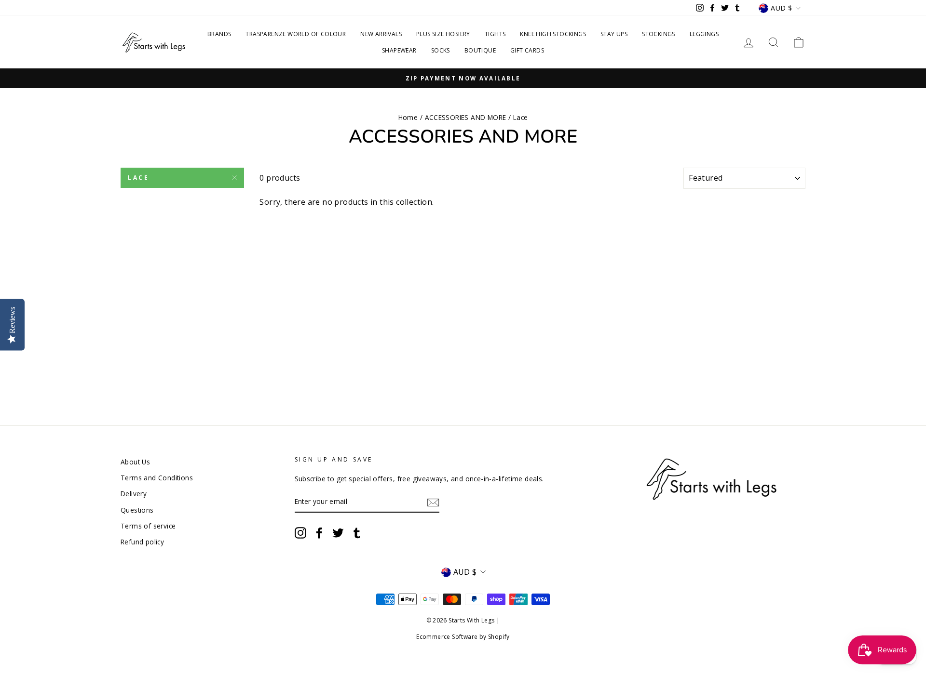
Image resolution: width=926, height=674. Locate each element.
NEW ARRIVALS (381, 34)
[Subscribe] (433, 502)
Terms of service (148, 525)
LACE (138, 177)
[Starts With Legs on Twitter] (338, 533)
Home (408, 117)
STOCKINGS (658, 34)
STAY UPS (613, 34)
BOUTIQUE (480, 50)
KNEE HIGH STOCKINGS (553, 34)
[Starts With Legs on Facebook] (319, 533)
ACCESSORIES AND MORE (465, 117)
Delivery (134, 493)
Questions (137, 510)
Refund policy (142, 541)
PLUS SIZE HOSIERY (443, 34)
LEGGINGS (704, 34)
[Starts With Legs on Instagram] (300, 533)
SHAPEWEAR (399, 50)
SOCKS (440, 50)
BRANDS (219, 34)
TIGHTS (495, 34)
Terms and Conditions (157, 477)
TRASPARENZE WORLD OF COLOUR (295, 34)
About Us (135, 461)
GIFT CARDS (527, 50)
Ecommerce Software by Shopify (463, 637)
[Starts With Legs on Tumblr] (357, 533)
